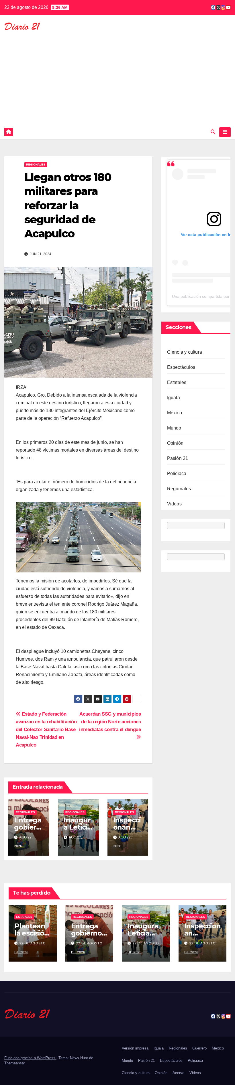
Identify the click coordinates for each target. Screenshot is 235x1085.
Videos (174, 503)
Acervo (178, 1073)
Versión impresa (135, 1048)
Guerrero (199, 1048)
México (174, 412)
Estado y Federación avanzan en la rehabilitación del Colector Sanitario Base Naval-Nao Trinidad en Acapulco (46, 729)
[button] (213, 131)
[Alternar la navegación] (225, 132)
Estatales (177, 382)
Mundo (174, 428)
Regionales (35, 164)
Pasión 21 (177, 458)
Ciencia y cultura (184, 352)
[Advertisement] (117, 75)
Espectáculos (181, 367)
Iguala (173, 397)
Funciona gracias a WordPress (30, 1058)
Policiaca (177, 473)
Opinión (175, 443)
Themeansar (14, 1063)
